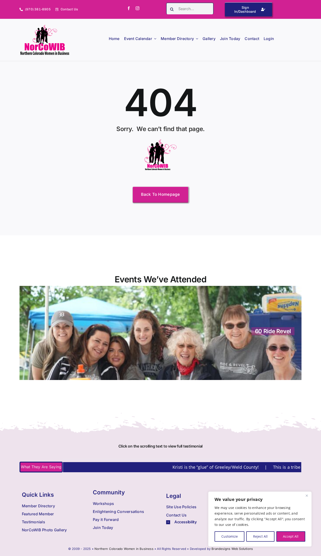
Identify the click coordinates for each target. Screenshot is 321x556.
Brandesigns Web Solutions (232, 549)
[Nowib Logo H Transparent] (44, 26)
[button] (197, 522)
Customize (229, 536)
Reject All (260, 536)
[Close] (306, 495)
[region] (260, 519)
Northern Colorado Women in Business (123, 549)
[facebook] (129, 8)
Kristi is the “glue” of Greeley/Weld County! (197, 467)
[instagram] (137, 8)
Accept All (290, 536)
